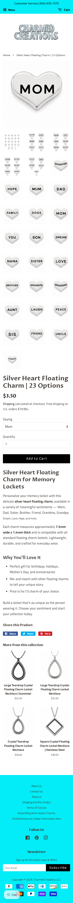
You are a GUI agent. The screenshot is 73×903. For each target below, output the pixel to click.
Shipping (8, 403)
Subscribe (58, 868)
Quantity (9, 436)
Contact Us (36, 791)
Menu (11, 10)
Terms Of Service (36, 808)
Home (6, 55)
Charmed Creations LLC (47, 879)
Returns (36, 797)
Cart (66, 10)
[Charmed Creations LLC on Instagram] (45, 838)
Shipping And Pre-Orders (36, 802)
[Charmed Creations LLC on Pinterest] (36, 838)
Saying (7, 419)
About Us (36, 786)
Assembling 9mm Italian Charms (36, 813)
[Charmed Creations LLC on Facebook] (27, 838)
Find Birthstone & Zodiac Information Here (36, 819)
